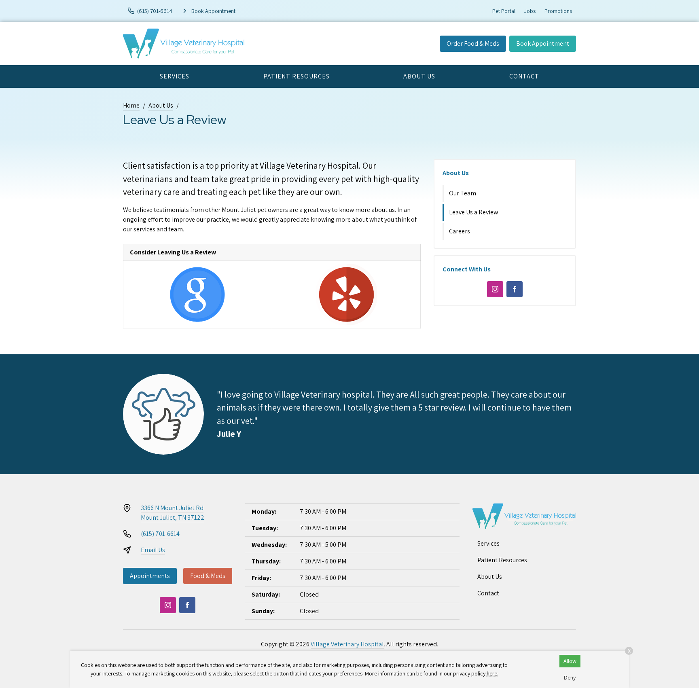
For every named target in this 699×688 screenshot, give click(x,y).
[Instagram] (495, 289)
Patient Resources (296, 76)
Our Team (462, 193)
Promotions (558, 11)
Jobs (530, 11)
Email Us (153, 550)
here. (492, 673)
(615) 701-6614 (160, 533)
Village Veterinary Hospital (347, 644)
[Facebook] (514, 289)
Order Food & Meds (473, 43)
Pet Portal (503, 11)
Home (131, 105)
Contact (524, 76)
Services (174, 76)
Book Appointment (542, 43)
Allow (569, 661)
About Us (419, 76)
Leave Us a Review (473, 212)
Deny (570, 677)
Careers (459, 231)
